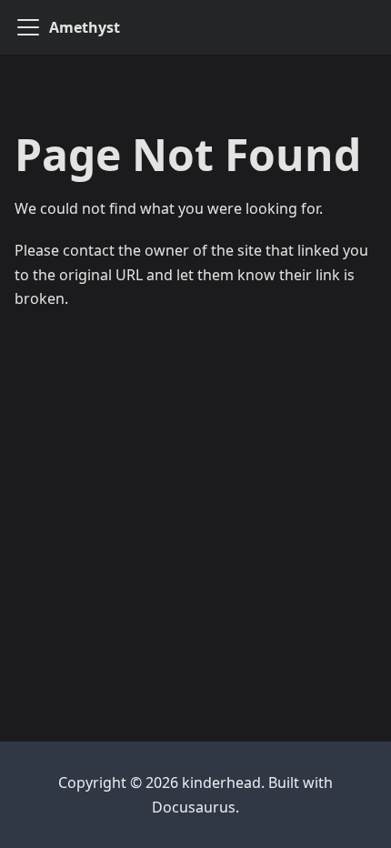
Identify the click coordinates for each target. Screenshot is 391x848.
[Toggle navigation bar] (28, 27)
